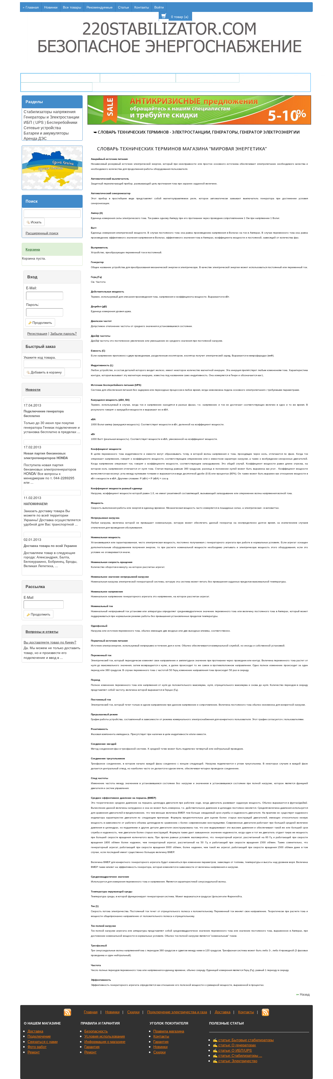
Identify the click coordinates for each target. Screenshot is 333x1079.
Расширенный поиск (42, 232)
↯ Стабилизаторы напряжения (138, 78)
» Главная (31, 7)
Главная (91, 1011)
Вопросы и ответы (42, 631)
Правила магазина (168, 1031)
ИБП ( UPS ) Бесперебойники (50, 121)
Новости (33, 389)
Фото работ (37, 1046)
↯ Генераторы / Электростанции (60, 78)
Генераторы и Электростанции (51, 116)
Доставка (222, 1011)
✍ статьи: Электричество (235, 1060)
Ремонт (34, 1051)
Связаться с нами (43, 1041)
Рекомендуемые (100, 7)
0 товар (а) (180, 16)
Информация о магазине (104, 1041)
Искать (35, 221)
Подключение (39, 1036)
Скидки (133, 1011)
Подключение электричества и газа (177, 1011)
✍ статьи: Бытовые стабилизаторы (243, 1039)
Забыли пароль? (63, 333)
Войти (159, 7)
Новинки (51, 7)
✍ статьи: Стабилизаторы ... (237, 1055)
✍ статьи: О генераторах (234, 1044)
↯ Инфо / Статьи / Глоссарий (56, 87)
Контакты (141, 7)
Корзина (33, 249)
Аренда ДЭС (35, 138)
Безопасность (96, 1031)
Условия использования (104, 1036)
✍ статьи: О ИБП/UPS (232, 1050)
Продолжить (41, 322)
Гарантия (91, 1046)
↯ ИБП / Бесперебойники (207, 78)
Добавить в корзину (46, 372)
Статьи (123, 7)
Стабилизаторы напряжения (50, 111)
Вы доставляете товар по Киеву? (50, 642)
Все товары (72, 7)
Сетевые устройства (42, 127)
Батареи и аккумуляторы (46, 132)
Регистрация (37, 333)
